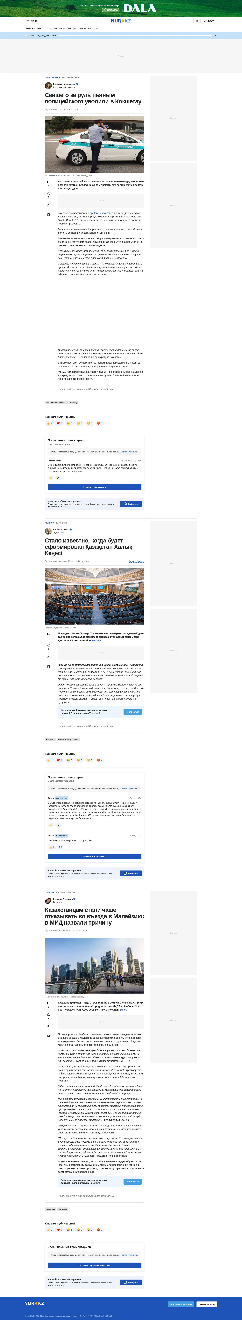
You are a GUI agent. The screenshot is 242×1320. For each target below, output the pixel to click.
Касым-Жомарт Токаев (68, 739)
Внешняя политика (65, 892)
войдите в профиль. (128, 452)
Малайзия (62, 1209)
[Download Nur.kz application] (121, 8)
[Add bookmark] (48, 214)
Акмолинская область (56, 402)
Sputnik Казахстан (100, 213)
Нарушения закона (56, 28)
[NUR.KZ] (121, 21)
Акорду (96, 640)
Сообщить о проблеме (181, 1304)
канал (122, 1009)
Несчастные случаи (89, 28)
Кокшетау (72, 402)
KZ (197, 21)
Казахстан (61, 523)
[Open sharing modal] (48, 205)
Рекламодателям (207, 1304)
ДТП (75, 28)
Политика (49, 523)
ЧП (69, 28)
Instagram (133, 504)
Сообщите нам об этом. (101, 389)
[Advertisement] (121, 56)
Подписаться (132, 712)
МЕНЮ (34, 21)
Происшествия (33, 28)
